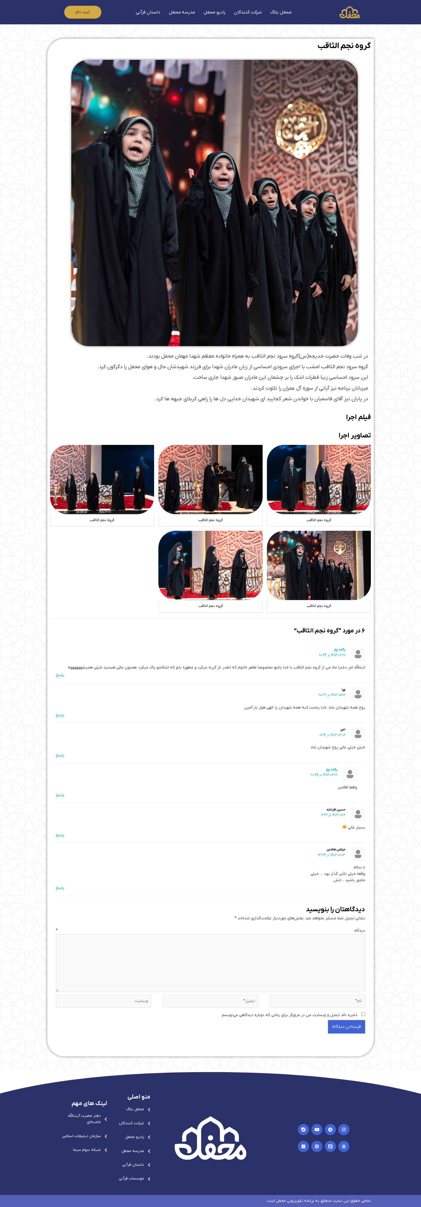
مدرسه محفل (182, 12)
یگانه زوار (339, 650)
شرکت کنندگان (248, 12)
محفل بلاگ (281, 12)
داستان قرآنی (148, 12)
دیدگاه (210, 930)
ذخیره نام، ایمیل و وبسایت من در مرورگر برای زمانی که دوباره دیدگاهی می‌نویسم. (289, 1015)
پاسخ (60, 675)
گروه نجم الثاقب (344, 46)
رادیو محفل (214, 12)
